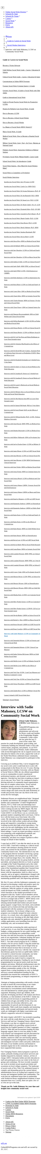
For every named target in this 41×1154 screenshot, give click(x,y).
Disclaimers (9, 1116)
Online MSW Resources (14, 1114)
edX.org (4, 1143)
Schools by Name (11, 1108)
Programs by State (12, 1106)
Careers (8, 1110)
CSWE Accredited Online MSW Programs (20, 1103)
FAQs (7, 1118)
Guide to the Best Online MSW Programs (20, 1101)
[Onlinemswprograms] (17, 5)
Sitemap (8, 1132)
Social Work (9, 1112)
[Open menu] (2, 7)
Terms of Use (10, 1124)
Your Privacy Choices (12, 1130)
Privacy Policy (10, 1126)
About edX (9, 1122)
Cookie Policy (10, 1128)
